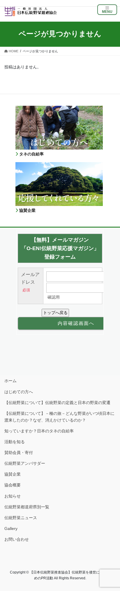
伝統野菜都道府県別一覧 (26, 507)
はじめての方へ (18, 391)
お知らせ (12, 496)
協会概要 (12, 485)
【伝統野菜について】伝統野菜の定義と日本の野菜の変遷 (57, 402)
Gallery (10, 528)
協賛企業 (12, 474)
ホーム (10, 380)
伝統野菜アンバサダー (24, 463)
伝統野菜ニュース (20, 517)
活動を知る (14, 441)
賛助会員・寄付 (18, 452)
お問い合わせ (16, 539)
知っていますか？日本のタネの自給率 (39, 431)
